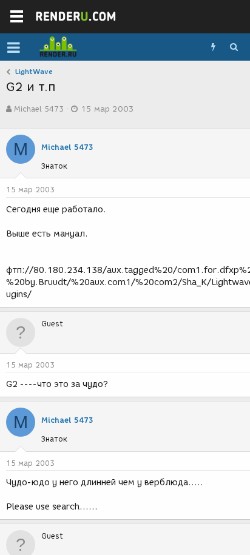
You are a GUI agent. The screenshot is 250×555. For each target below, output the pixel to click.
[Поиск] (233, 47)
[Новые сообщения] (213, 47)
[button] (13, 47)
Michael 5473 (39, 108)
